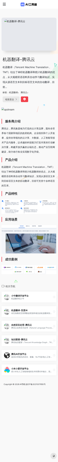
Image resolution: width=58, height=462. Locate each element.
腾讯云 (24, 92)
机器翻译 (13, 92)
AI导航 (22, 384)
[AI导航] (29, 4)
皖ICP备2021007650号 (36, 384)
